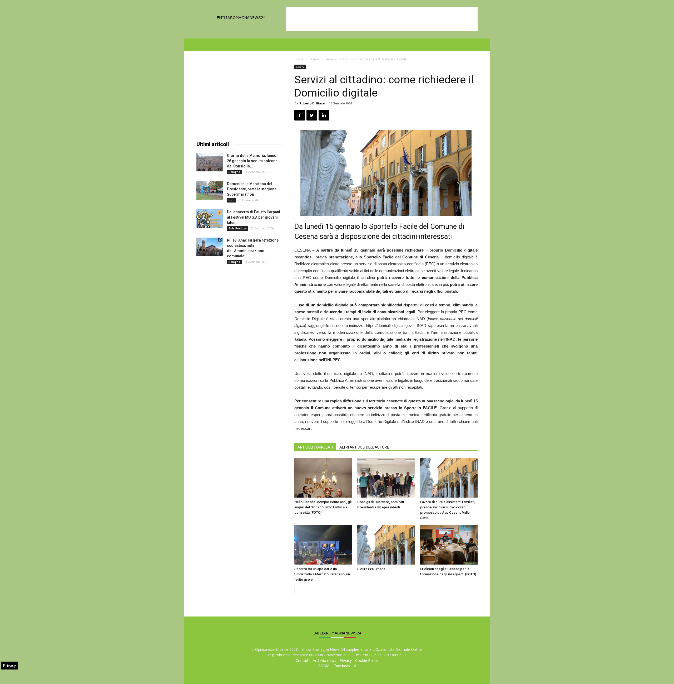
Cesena (314, 59)
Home (299, 59)
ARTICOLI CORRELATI (315, 447)
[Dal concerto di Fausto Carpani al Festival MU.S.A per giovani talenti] (209, 218)
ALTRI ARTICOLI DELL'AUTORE (364, 447)
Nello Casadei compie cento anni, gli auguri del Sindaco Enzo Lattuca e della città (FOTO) (322, 507)
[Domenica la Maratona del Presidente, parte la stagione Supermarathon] (209, 190)
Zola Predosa (238, 228)
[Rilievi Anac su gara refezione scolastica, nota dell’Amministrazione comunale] (209, 247)
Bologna (234, 172)
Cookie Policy (366, 660)
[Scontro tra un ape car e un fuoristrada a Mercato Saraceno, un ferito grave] (323, 545)
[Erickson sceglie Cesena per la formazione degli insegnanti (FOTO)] (449, 545)
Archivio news (324, 660)
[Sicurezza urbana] (386, 545)
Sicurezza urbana (371, 569)
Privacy (346, 660)
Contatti (302, 660)
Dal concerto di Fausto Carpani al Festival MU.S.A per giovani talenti (253, 217)
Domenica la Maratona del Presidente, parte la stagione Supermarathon (251, 189)
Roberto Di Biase (312, 103)
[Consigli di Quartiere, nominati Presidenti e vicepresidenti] (386, 478)
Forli (231, 200)
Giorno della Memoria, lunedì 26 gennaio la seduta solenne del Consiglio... (252, 160)
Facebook (342, 666)
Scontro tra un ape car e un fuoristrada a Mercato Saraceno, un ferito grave (322, 574)
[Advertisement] (382, 19)
